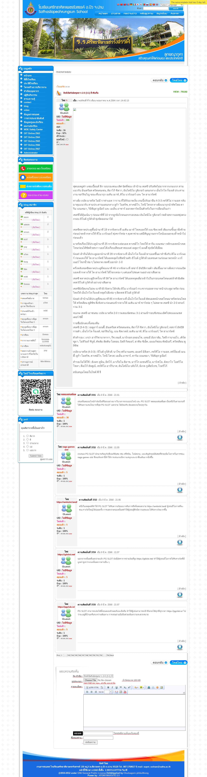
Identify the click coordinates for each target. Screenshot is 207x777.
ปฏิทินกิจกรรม (30, 95)
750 (93, 655)
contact (27, 102)
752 (100, 655)
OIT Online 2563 (32, 133)
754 (108, 655)
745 (76, 655)
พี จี (99, 372)
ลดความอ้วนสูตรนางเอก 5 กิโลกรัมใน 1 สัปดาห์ (29, 354)
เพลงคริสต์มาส (28, 298)
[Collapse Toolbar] (184, 693)
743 (68, 655)
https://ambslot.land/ (156, 506)
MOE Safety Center (33, 129)
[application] (134, 708)
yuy (25, 247)
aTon (26, 254)
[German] (131, 4)
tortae (45, 298)
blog (26, 106)
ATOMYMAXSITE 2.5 (109, 775)
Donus (27, 284)
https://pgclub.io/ (175, 611)
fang (26, 262)
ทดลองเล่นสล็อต (158, 401)
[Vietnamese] (154, 4)
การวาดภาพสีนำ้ (29, 340)
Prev (58, 655)
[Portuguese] (144, 4)
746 (79, 655)
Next (111, 655)
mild (26, 277)
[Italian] (134, 4)
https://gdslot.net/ (145, 559)
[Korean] (141, 4)
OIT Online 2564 (32, 137)
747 (83, 655)
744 (72, 655)
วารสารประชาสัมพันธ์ (34, 118)
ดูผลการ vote (46, 459)
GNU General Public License (91, 773)
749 (90, 655)
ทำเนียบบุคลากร (31, 91)
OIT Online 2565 (32, 141)
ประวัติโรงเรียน (31, 83)
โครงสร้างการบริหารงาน (35, 87)
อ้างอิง (182, 383)
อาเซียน (25, 335)
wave (26, 217)
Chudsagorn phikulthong (136, 773)
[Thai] (157, 4)
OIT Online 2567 (32, 149)
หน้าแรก (28, 75)
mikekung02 (45, 346)
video (26, 110)
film (25, 269)
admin (26, 225)
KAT (26, 239)
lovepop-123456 (45, 340)
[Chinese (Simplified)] (121, 4)
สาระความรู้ (29, 99)
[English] (118, 4)
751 (97, 655)
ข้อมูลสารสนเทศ (31, 114)
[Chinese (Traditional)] (124, 4)
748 (86, 655)
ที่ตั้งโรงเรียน (29, 79)
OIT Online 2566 (32, 145)
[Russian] (147, 4)
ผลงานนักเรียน (30, 126)
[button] (92, 687)
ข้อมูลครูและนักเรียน (33, 122)
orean (26, 232)
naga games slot (85, 457)
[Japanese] (137, 4)
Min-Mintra (45, 361)
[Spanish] (150, 4)
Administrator (31, 153)
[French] (128, 4)
